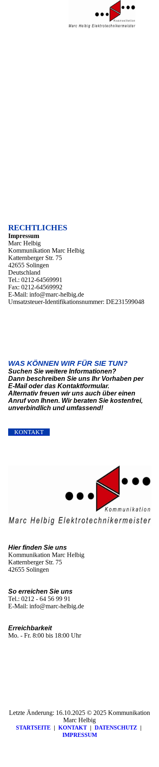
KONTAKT (72, 728)
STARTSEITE (33, 728)
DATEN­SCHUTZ (116, 728)
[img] (102, 14)
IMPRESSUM (79, 735)
